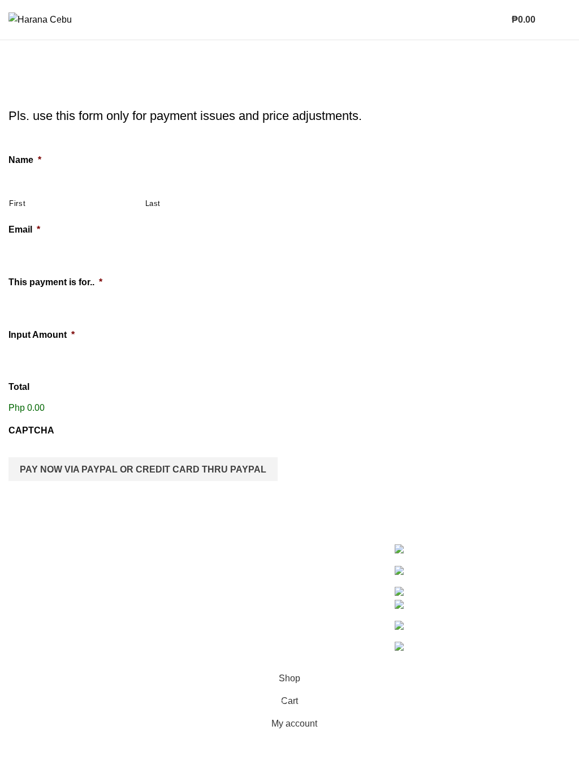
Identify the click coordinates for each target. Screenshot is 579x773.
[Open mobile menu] (558, 19)
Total (18, 387)
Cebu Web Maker (265, 659)
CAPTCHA (31, 430)
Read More (80, 624)
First (17, 203)
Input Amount (41, 335)
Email (24, 229)
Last (153, 203)
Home (17, 100)
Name (24, 160)
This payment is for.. (55, 282)
